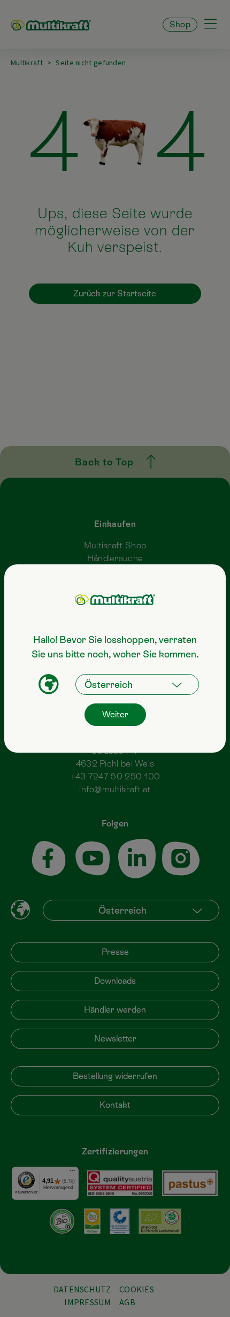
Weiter (115, 714)
